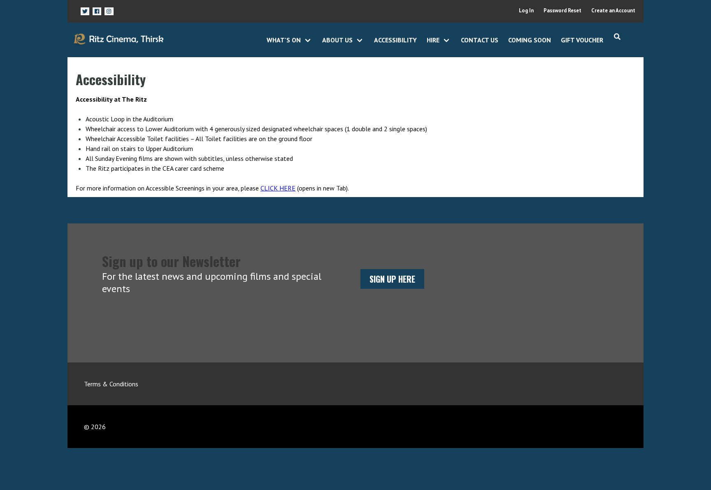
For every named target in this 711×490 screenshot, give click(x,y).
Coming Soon (529, 40)
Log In (526, 10)
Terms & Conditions (111, 384)
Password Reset (562, 10)
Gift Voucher (582, 40)
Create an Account (613, 10)
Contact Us (479, 40)
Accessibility (395, 40)
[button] (85, 11)
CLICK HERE (277, 188)
